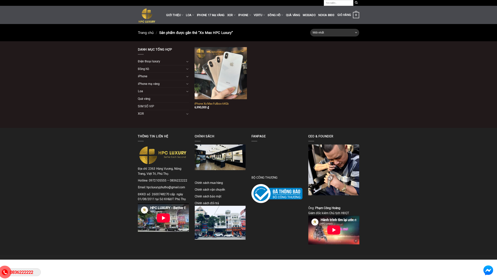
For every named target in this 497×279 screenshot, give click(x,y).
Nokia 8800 (326, 15)
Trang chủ (146, 33)
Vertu (258, 15)
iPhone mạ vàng (149, 84)
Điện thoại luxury (149, 61)
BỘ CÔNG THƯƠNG (264, 177)
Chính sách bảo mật (208, 196)
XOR (230, 15)
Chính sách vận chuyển (210, 189)
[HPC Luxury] (149, 15)
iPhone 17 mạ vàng (211, 15)
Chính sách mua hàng (209, 183)
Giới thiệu (173, 15)
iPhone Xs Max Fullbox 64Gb (212, 103)
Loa (188, 15)
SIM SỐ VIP (146, 106)
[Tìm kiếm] (356, 3)
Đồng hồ (274, 15)
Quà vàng (293, 15)
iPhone (243, 15)
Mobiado (309, 15)
